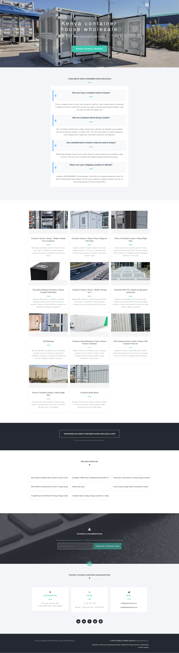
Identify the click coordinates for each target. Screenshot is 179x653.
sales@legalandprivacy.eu (128, 607)
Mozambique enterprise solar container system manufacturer (49, 477)
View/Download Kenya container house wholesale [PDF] (89, 434)
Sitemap (71, 641)
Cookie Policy (63, 641)
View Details (48, 222)
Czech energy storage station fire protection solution (130, 486)
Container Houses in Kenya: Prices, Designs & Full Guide (89, 239)
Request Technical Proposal (89, 49)
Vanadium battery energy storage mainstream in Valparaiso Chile (90, 496)
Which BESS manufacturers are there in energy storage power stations (49, 486)
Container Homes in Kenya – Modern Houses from (89, 290)
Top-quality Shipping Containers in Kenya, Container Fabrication (48, 290)
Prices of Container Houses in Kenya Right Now (130, 239)
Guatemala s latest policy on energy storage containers (131, 477)
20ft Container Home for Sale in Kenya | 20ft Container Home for (131, 342)
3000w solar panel (78, 486)
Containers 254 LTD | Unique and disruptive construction (130, 290)
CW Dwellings (48, 341)
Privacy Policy (53, 641)
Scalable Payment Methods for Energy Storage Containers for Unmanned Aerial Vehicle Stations (49, 496)
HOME (75, 37)
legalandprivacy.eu (142, 641)
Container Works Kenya (89, 392)
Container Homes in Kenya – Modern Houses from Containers (48, 239)
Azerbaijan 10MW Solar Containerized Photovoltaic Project (90, 477)
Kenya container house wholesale (93, 37)
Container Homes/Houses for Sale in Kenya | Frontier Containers (89, 342)
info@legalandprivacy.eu (129, 603)
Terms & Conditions (41, 641)
